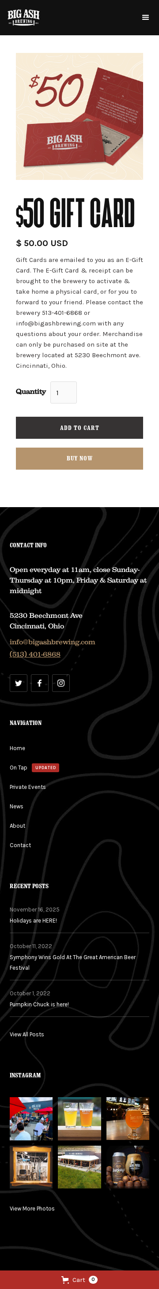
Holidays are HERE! (33, 920)
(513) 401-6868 (35, 654)
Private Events (28, 787)
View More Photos (32, 1208)
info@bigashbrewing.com (52, 642)
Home (17, 748)
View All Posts (27, 1034)
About (17, 825)
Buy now (80, 458)
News (16, 806)
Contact (20, 845)
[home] (24, 17)
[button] (145, 17)
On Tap (18, 767)
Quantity (31, 392)
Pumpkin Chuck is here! (39, 1004)
